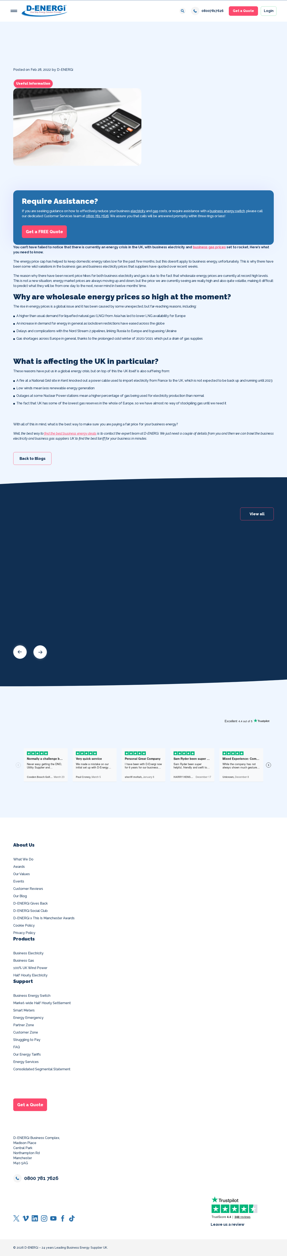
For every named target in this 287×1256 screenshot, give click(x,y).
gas (155, 211)
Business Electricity (28, 953)
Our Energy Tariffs (27, 1054)
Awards (19, 867)
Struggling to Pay (26, 1040)
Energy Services (26, 1062)
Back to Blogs (32, 458)
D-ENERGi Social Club (30, 911)
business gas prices (209, 247)
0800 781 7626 (97, 216)
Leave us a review (227, 1224)
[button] (14, 11)
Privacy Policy (24, 933)
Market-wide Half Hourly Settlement (42, 1003)
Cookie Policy (24, 925)
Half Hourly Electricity (30, 975)
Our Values (21, 874)
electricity (137, 211)
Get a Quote (243, 11)
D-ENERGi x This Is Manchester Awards (44, 918)
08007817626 (212, 11)
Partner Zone (23, 1025)
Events (18, 881)
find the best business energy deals (70, 433)
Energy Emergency (28, 1018)
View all (257, 514)
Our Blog (20, 896)
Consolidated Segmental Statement (41, 1069)
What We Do (23, 859)
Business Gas (23, 961)
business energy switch (227, 211)
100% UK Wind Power (30, 968)
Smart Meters (24, 1010)
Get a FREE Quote (44, 231)
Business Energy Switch (31, 996)
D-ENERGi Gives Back (30, 903)
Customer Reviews (28, 889)
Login (269, 11)
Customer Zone (25, 1032)
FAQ (16, 1047)
